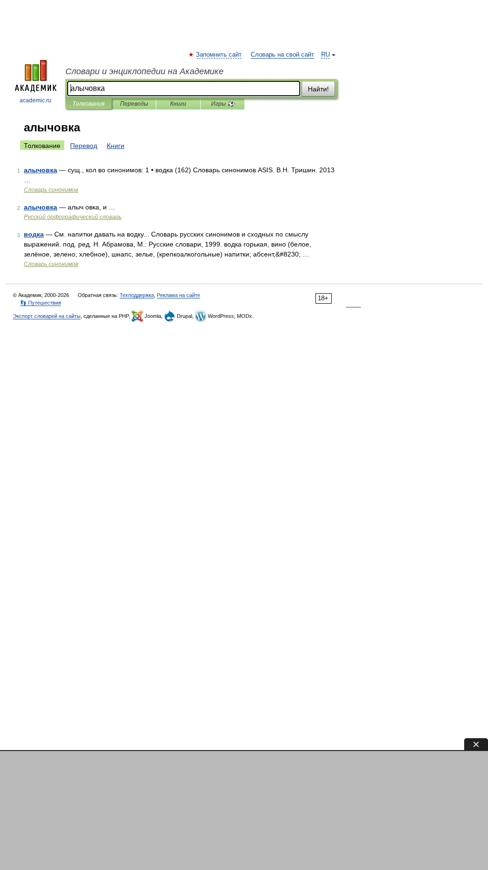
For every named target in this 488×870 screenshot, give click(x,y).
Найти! (318, 89)
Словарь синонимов (51, 190)
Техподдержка (137, 295)
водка (34, 234)
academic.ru (35, 100)
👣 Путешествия (40, 303)
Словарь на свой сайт (282, 54)
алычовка (40, 170)
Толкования (88, 103)
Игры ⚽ (222, 103)
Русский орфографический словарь (73, 217)
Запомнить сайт (219, 54)
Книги (178, 103)
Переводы (134, 103)
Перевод (83, 145)
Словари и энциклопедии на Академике (144, 71)
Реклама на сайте (178, 295)
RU (325, 54)
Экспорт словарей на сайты (47, 316)
